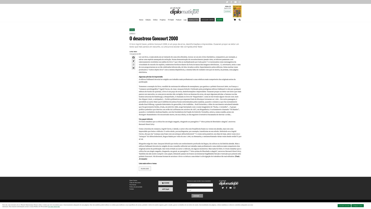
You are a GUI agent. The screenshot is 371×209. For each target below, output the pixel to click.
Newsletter (193, 20)
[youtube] (235, 2)
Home (141, 20)
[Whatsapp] (133, 64)
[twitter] (227, 2)
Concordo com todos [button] (344, 205)
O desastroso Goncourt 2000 (153, 38)
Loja (185, 20)
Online (155, 20)
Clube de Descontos (135, 182)
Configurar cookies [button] (358, 205)
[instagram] (240, 2)
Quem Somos (133, 180)
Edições (148, 20)
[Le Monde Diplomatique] (184, 14)
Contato (131, 189)
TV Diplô (171, 20)
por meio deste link (54, 206)
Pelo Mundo (132, 184)
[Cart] (235, 20)
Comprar (227, 11)
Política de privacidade (135, 187)
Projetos (163, 20)
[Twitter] (133, 61)
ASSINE (219, 20)
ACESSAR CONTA (208, 20)
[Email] (133, 67)
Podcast (178, 20)
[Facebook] (133, 57)
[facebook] (231, 2)
